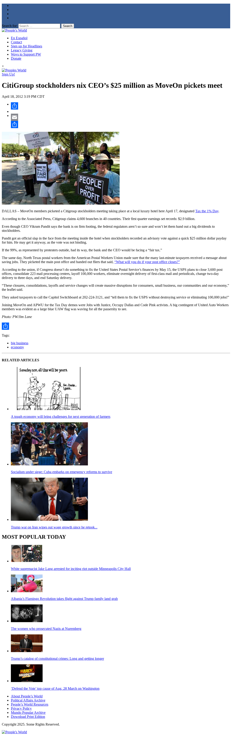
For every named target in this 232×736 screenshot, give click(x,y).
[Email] (120, 117)
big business (19, 343)
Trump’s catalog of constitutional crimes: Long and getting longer (57, 658)
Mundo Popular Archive (28, 712)
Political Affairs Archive (28, 700)
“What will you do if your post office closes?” (147, 262)
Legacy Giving (21, 50)
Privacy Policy (21, 708)
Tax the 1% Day (206, 211)
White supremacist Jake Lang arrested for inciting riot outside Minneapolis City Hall (71, 569)
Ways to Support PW (26, 54)
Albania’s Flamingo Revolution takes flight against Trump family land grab (64, 599)
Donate (16, 58)
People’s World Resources (29, 704)
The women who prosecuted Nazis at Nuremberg (46, 629)
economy (17, 347)
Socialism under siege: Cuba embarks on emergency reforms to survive (61, 472)
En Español (19, 38)
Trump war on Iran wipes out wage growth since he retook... (54, 527)
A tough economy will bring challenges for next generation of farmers (60, 416)
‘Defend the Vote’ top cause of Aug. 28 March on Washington (55, 688)
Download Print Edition (28, 717)
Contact (16, 42)
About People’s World (27, 696)
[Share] (120, 106)
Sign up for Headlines (26, 46)
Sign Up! (8, 74)
